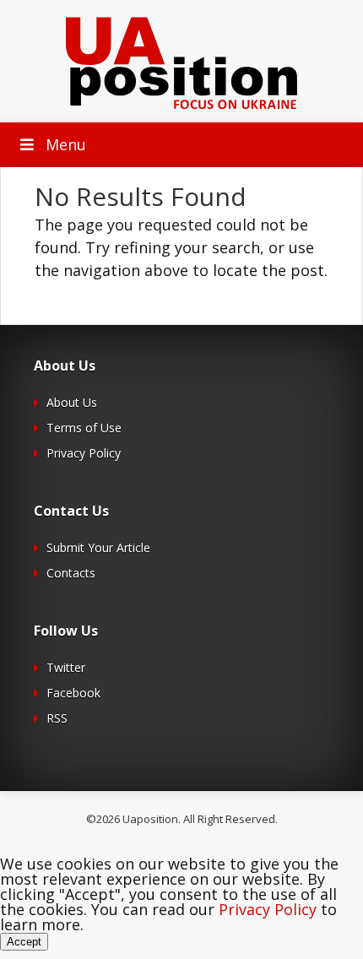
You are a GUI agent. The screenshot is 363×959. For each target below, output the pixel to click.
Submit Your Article (98, 547)
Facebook (73, 693)
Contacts (70, 573)
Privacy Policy (83, 453)
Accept (24, 941)
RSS (57, 718)
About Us (71, 402)
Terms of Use (84, 428)
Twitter (65, 667)
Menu (66, 144)
